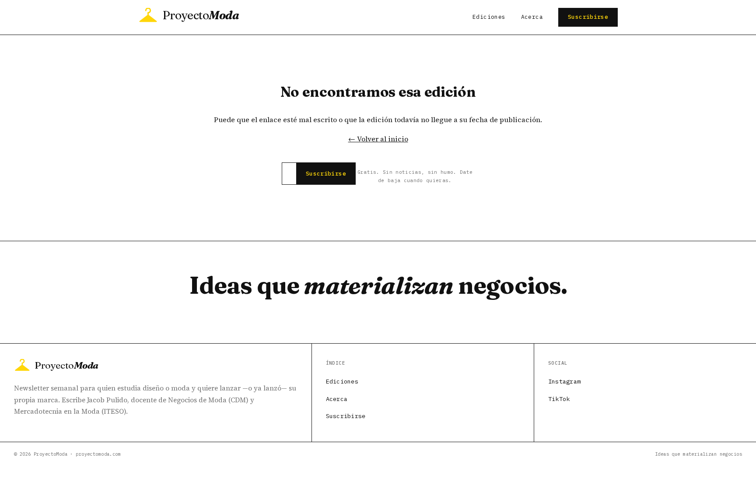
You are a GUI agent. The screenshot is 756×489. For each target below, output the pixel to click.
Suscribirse (588, 17)
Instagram (564, 381)
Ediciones (488, 17)
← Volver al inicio (378, 139)
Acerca (532, 17)
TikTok (559, 399)
